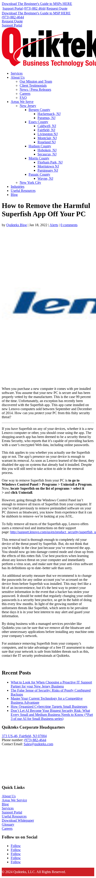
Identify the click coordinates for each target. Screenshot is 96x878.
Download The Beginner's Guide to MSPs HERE (37, 4)
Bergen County (39, 110)
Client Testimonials (33, 85)
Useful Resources (23, 190)
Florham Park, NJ (50, 162)
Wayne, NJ (45, 178)
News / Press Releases (35, 89)
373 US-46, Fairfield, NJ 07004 (24, 736)
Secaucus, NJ (47, 154)
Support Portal (12, 8)
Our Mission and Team (36, 81)
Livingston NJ (48, 134)
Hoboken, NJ (47, 150)
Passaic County (39, 174)
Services (17, 73)
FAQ (23, 98)
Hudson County (40, 146)
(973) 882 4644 (35, 8)
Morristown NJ (48, 166)
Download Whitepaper (18, 820)
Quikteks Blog (16, 225)
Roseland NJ (47, 142)
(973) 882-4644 (13, 17)
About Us (18, 77)
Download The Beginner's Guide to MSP (36, 13)
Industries (17, 186)
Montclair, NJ (47, 138)
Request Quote (56, 8)
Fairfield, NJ (46, 130)
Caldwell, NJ (47, 126)
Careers (25, 93)
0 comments (69, 225)
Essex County (38, 122)
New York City (30, 182)
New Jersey (28, 106)
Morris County (39, 158)
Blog (14, 195)
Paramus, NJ (46, 118)
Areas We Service (14, 800)
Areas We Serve (22, 102)
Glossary (8, 824)
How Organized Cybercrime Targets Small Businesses (49, 706)
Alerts (54, 225)
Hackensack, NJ (49, 114)
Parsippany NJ (48, 170)
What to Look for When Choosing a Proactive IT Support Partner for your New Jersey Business (51, 684)
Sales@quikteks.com (38, 744)
